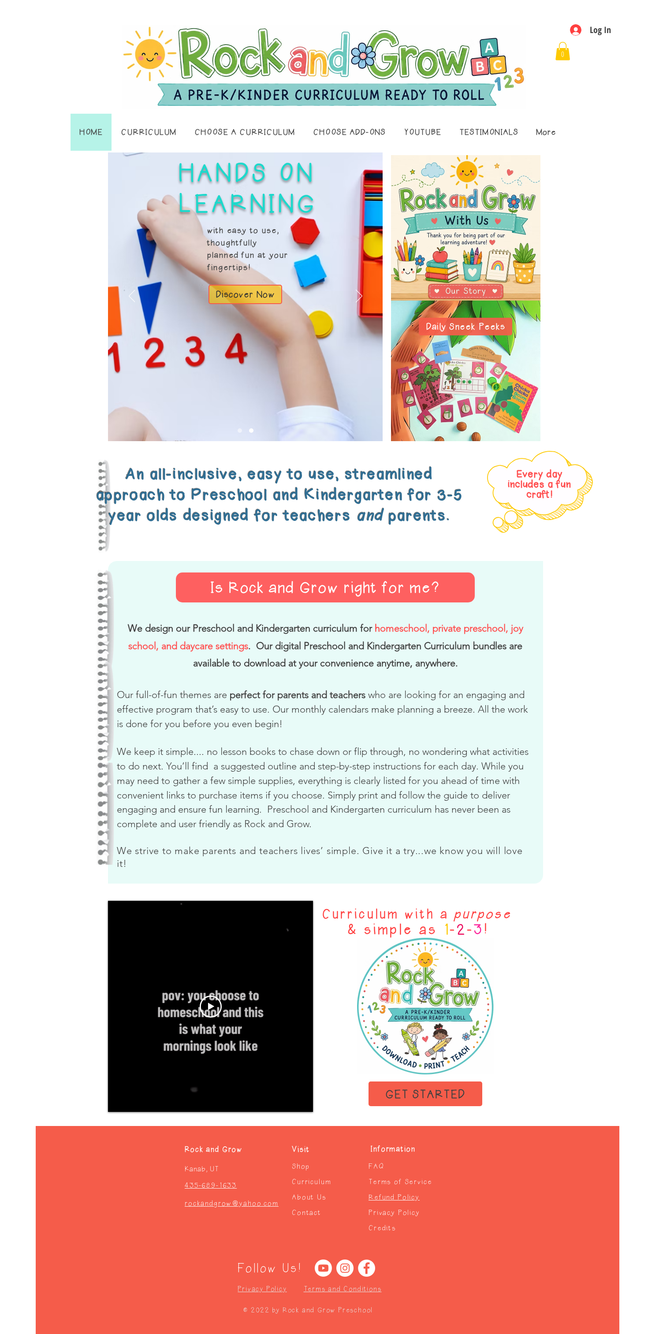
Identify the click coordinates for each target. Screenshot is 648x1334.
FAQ (376, 1166)
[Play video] (211, 1007)
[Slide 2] (251, 430)
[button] (562, 51)
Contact (306, 1212)
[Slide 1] (240, 430)
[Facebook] (366, 1268)
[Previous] (132, 297)
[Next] (359, 297)
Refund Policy (394, 1197)
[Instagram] (345, 1268)
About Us (309, 1197)
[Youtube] (323, 1268)
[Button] (465, 292)
